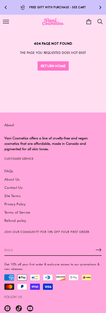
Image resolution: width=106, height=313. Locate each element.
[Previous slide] (5, 7)
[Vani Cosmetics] (53, 21)
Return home (53, 66)
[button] (100, 21)
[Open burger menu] (6, 21)
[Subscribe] (98, 250)
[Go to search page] (100, 21)
